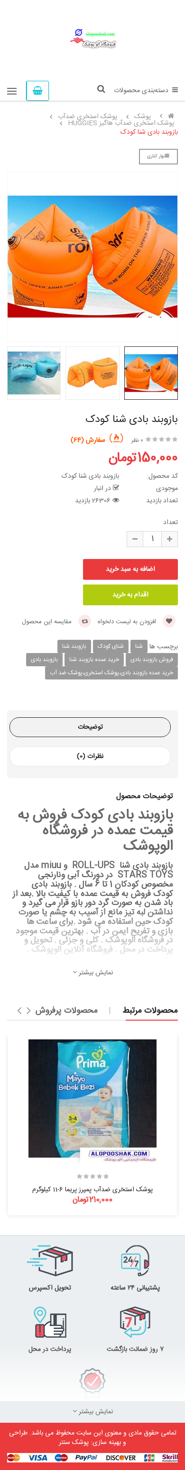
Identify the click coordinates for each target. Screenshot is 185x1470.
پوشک (142, 116)
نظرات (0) (90, 756)
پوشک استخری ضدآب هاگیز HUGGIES (121, 123)
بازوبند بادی (44, 659)
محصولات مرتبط (150, 1011)
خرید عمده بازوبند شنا (94, 659)
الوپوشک (120, 940)
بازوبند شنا (74, 646)
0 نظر (137, 440)
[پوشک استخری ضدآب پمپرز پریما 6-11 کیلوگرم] (92, 1098)
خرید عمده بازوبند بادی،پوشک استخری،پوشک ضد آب (111, 673)
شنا (139, 646)
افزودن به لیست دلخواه (128, 622)
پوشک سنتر (74, 1442)
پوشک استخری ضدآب (87, 116)
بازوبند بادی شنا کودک (149, 132)
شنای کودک (111, 646)
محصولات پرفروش (67, 1011)
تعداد (170, 522)
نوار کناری (156, 156)
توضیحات (90, 727)
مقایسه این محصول (48, 622)
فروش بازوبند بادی (151, 659)
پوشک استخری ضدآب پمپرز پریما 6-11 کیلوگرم (92, 1189)
